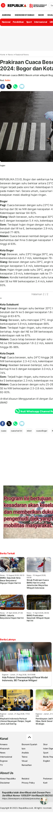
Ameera (3, 744)
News (10, 54)
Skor (45, 744)
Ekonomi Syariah (24, 15)
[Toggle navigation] (3, 5)
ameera (6, 15)
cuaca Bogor (41, 431)
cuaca (3, 431)
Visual (24, 761)
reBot (7, 80)
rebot (29, 431)
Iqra (23, 748)
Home (2, 54)
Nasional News (22, 54)
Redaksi (25, 778)
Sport (29, 22)
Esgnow (4, 761)
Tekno (24, 756)
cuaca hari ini (16, 431)
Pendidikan (18, 22)
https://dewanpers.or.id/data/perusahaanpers (23, 798)
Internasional (40, 22)
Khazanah (4, 748)
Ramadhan (27, 765)
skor (41, 15)
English (46, 761)
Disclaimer (5, 782)
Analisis (25, 752)
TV (1, 765)
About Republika (8, 778)
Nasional (6, 22)
